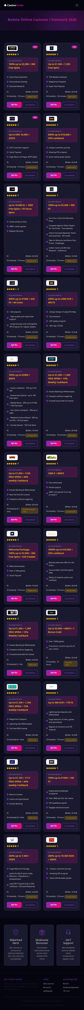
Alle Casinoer (48, 983)
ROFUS (66, 983)
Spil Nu (14, 104)
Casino (15, 5)
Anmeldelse (30, 105)
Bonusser (47, 987)
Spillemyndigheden (71, 987)
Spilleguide (47, 991)
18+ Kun (66, 991)
